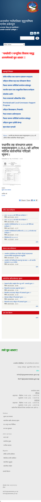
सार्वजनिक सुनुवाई (7, 462)
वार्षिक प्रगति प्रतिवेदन (9, 454)
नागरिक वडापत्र (7, 445)
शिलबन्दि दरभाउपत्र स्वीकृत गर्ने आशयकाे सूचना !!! (17, 293)
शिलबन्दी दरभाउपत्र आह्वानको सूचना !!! (15, 288)
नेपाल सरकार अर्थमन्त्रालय (12, 114)
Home (5, 135)
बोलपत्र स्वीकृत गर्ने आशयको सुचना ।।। (15, 297)
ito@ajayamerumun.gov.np (28, 378)
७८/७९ (3, 195)
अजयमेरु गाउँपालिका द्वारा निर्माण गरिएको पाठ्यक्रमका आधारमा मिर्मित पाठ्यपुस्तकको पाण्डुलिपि (18, 255)
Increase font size (31, 33)
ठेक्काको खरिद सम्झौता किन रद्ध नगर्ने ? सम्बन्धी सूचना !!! (19, 284)
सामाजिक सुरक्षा (7, 441)
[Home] (33, 6)
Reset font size (34, 33)
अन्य (37, 242)
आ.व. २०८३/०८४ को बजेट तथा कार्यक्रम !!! (16, 220)
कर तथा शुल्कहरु (7, 428)
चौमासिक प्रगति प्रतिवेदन (9, 458)
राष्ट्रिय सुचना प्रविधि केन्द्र (12, 122)
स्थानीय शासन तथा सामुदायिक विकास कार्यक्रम (18, 89)
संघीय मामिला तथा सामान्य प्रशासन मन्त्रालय (17, 76)
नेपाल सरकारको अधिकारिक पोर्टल (14, 98)
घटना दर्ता (5, 437)
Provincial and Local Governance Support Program (19, 103)
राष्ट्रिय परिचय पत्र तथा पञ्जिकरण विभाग (17, 81)
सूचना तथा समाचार (6, 190)
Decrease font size (38, 33)
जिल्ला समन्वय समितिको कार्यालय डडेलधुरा (17, 85)
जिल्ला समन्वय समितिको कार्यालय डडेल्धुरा (17, 118)
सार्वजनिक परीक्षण (7, 466)
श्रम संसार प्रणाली (9, 127)
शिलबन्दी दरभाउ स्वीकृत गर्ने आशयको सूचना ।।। (17, 302)
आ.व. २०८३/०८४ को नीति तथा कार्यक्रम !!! (15, 215)
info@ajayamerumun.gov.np (28, 374)
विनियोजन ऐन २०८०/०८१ (11, 237)
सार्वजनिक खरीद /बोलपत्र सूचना (11, 420)
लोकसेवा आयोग (8, 94)
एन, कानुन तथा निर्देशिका (9, 424)
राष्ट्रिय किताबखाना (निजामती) (13, 109)
